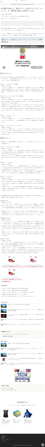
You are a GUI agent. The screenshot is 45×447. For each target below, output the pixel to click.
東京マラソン (8, 16)
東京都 (27, 16)
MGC (12, 16)
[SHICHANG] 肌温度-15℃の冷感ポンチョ (28, 422)
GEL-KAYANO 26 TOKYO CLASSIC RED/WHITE (33, 265)
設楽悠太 (23, 16)
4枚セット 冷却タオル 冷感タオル (17, 421)
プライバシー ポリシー (5, 439)
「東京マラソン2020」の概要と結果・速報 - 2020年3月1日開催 (15, 288)
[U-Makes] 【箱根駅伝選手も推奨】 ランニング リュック (6, 422)
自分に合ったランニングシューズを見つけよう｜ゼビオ (23, 4)
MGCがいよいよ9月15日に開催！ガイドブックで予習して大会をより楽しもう (18, 296)
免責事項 (3, 437)
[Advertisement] (22, 22)
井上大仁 (16, 16)
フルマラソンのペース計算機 (8, 388)
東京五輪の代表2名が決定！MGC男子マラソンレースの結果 (14, 294)
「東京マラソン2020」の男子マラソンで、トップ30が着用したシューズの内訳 (18, 292)
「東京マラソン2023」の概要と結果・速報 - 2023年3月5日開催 (15, 290)
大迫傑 (19, 16)
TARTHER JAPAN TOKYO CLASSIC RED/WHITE (11, 265)
